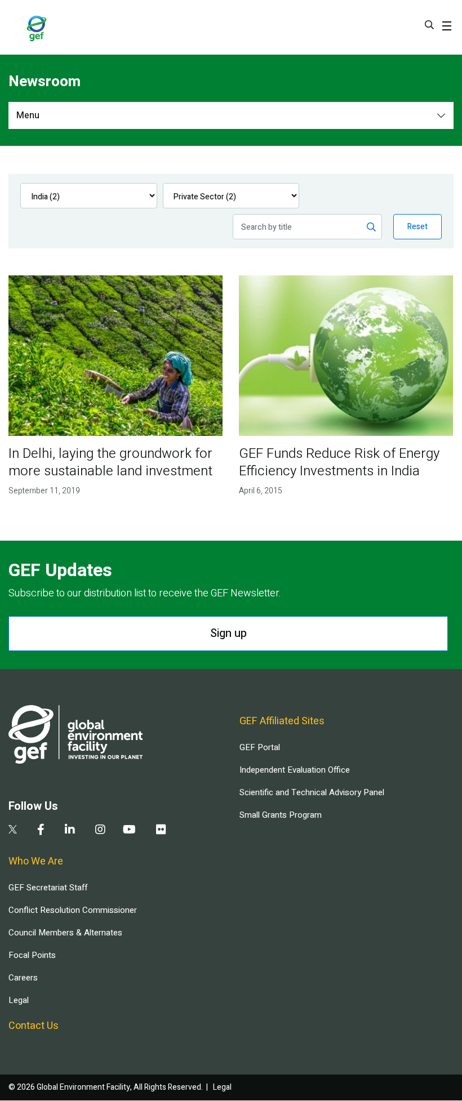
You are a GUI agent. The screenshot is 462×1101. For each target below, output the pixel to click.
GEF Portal (259, 747)
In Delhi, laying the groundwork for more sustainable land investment (110, 462)
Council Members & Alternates (65, 932)
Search (429, 24)
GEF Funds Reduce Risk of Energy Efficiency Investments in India (339, 462)
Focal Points (32, 955)
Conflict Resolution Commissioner (72, 910)
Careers (23, 977)
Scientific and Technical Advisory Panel (311, 792)
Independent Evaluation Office (294, 770)
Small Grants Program (280, 815)
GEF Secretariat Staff (47, 887)
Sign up (228, 633)
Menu (27, 115)
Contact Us (33, 1025)
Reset (417, 227)
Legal (18, 1000)
